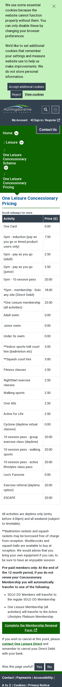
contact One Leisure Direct (22, 644)
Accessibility (43, 678)
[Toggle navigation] (55, 109)
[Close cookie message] (53, 6)
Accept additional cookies (26, 87)
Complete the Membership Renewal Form (31, 628)
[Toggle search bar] (45, 109)
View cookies (34, 94)
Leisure (12, 142)
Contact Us (48, 130)
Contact (8, 678)
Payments (23, 678)
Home (7, 133)
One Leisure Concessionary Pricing (14, 183)
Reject (16, 94)
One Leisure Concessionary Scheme (14, 159)
